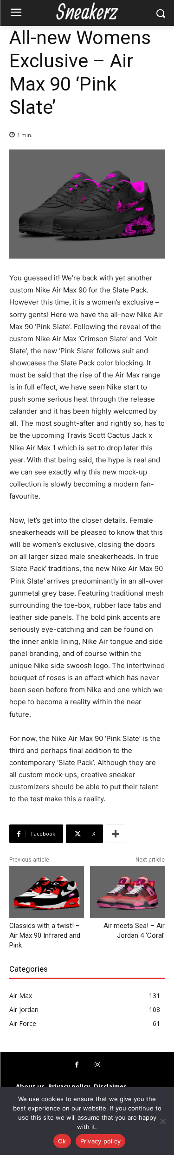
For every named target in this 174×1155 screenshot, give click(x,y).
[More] (115, 833)
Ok (62, 1141)
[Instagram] (98, 1065)
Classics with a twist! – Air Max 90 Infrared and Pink (44, 935)
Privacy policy (100, 1141)
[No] (162, 1121)
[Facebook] (77, 1065)
